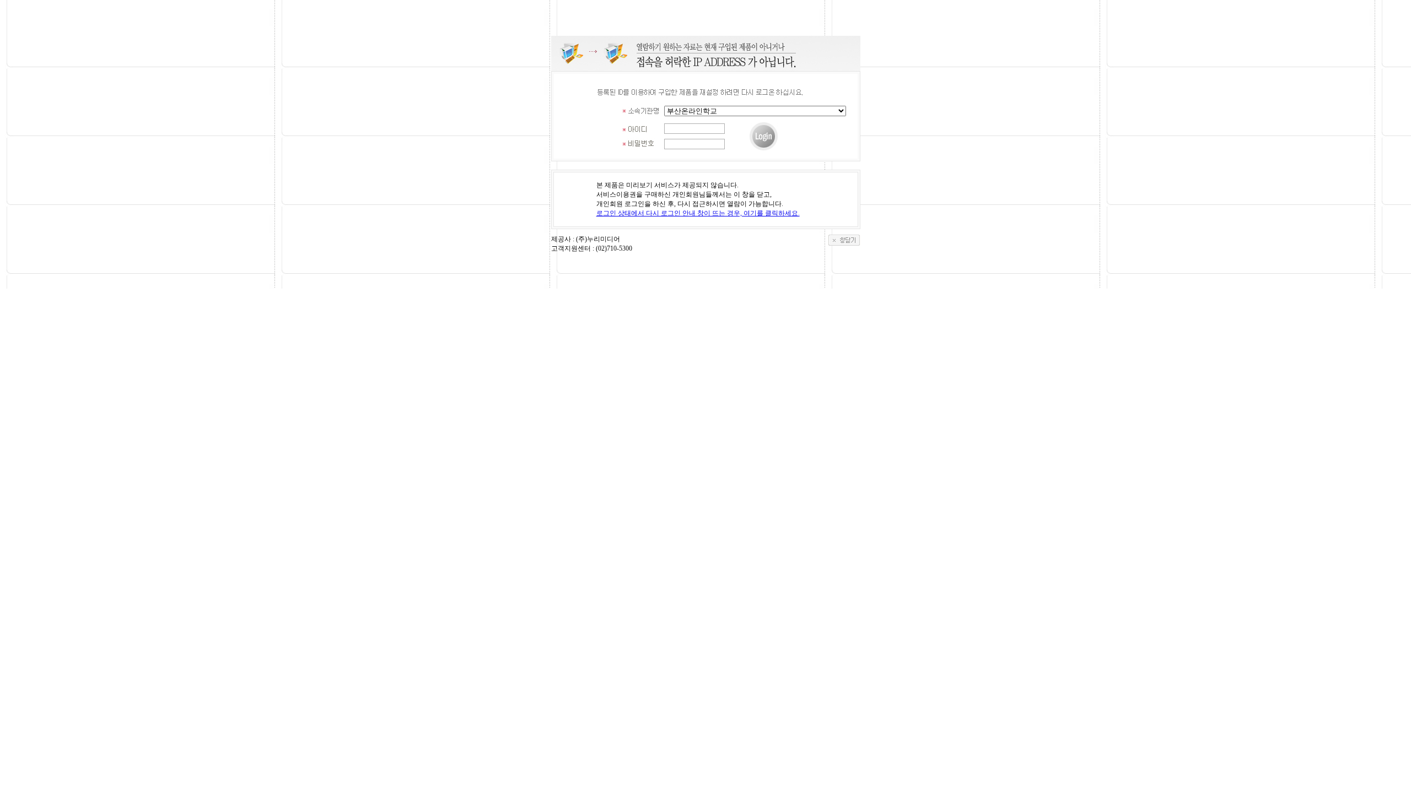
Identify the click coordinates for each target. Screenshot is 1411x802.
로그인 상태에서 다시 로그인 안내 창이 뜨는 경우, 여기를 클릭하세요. (698, 213)
